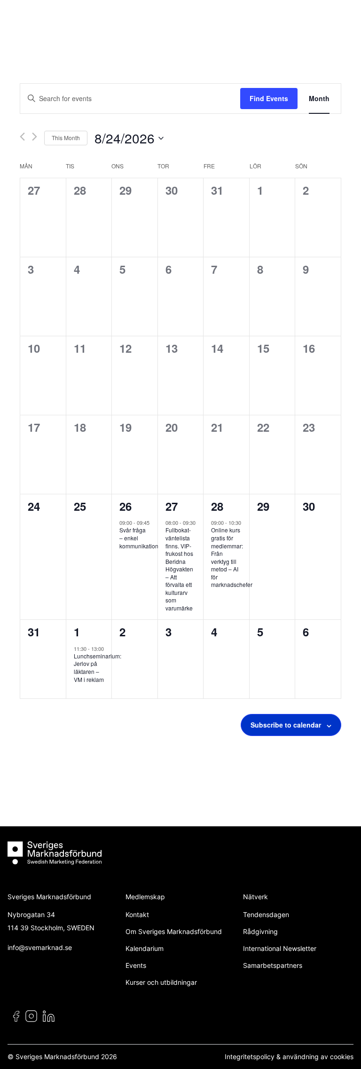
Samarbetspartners (272, 965)
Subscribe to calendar (286, 724)
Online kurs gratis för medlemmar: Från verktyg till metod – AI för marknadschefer (231, 557)
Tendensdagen (266, 915)
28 (217, 506)
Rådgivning (260, 931)
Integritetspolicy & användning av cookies (289, 1057)
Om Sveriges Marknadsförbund (174, 931)
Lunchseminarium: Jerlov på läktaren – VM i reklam (97, 667)
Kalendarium (145, 948)
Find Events (269, 98)
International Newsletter (279, 948)
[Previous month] (22, 136)
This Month (66, 138)
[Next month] (34, 136)
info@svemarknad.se (40, 947)
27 (171, 506)
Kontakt (137, 915)
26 (125, 506)
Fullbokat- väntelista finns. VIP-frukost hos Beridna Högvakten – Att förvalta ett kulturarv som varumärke (179, 568)
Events (136, 965)
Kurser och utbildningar (161, 982)
